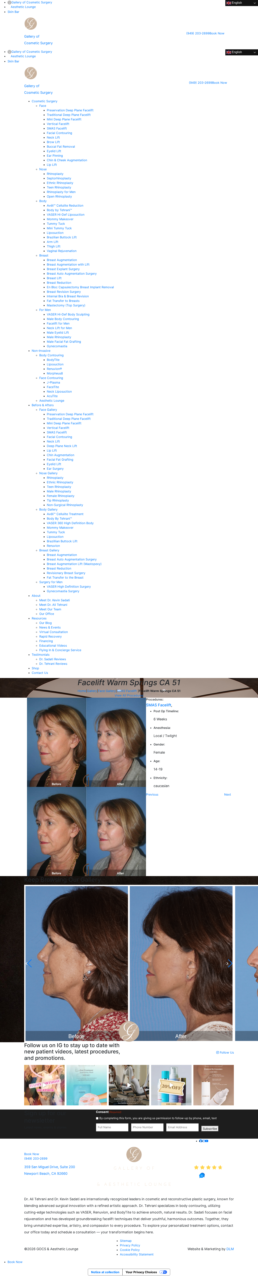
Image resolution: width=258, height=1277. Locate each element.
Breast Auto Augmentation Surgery (72, 273)
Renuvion (53, 546)
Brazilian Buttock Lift (62, 237)
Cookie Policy (130, 1250)
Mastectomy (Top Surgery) (66, 305)
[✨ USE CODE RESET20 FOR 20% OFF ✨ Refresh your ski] (171, 1085)
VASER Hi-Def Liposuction (65, 214)
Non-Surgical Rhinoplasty (65, 505)
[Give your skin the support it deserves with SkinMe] (213, 1085)
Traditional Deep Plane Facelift (69, 115)
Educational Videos (53, 645)
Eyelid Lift (54, 151)
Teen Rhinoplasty (59, 187)
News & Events (50, 627)
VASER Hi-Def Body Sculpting (68, 314)
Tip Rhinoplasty (58, 500)
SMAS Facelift (57, 128)
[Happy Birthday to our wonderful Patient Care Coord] (44, 1085)
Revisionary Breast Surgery (66, 573)
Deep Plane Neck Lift (62, 446)
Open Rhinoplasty (59, 196)
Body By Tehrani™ (59, 518)
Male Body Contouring (63, 319)
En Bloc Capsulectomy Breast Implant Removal (80, 287)
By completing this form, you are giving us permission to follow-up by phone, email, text (158, 1118)
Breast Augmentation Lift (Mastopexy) (74, 564)
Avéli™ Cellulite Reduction (65, 205)
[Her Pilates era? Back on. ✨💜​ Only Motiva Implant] (129, 1085)
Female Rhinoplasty (60, 496)
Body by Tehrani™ (59, 210)
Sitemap (126, 1241)
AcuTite (52, 396)
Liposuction (55, 233)
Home (82, 691)
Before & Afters (43, 405)
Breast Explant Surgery (63, 269)
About (36, 595)
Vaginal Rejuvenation (61, 251)
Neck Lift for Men (59, 328)
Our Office (46, 614)
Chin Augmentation (60, 455)
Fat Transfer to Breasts (63, 301)
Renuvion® (54, 369)
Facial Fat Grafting (60, 459)
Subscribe (210, 1129)
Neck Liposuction (59, 391)
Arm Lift (52, 242)
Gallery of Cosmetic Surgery (32, 2)
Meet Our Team (50, 609)
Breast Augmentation (62, 260)
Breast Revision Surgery (64, 292)
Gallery (92, 691)
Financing (46, 641)
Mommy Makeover (60, 219)
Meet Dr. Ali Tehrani (53, 605)
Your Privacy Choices (141, 1272)
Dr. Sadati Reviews (52, 659)
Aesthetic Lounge (23, 7)
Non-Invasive (41, 351)
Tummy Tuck (56, 223)
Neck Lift (53, 137)
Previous (152, 794)
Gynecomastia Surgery (63, 591)
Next (227, 794)
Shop (35, 668)
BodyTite (53, 360)
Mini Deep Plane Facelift (64, 119)
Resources (39, 618)
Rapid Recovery (50, 636)
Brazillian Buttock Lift (62, 541)
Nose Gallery (48, 473)
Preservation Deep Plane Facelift (70, 110)
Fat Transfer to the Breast (65, 577)
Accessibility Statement (137, 1254)
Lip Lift (52, 165)
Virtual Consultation (53, 632)
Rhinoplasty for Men (61, 192)
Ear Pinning (55, 155)
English (236, 2)
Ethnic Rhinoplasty (60, 183)
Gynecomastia (57, 346)
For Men (45, 310)
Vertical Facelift (58, 124)
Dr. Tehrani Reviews (53, 664)
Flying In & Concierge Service (60, 650)
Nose (43, 169)
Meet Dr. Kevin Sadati (54, 600)
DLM (230, 1249)
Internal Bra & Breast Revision (68, 296)
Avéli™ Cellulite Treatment (65, 514)
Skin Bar (13, 12)
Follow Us (226, 1052)
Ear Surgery (55, 468)
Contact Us (40, 673)
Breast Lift (54, 278)
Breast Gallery (49, 550)
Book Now (216, 33)
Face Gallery (48, 409)
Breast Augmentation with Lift (68, 264)
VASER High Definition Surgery (69, 586)
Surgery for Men (51, 582)
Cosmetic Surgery (44, 101)
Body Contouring (51, 355)
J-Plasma (53, 382)
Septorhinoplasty (59, 178)
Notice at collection (105, 1272)
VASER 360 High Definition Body (70, 523)
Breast (43, 255)
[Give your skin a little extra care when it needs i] (86, 1085)
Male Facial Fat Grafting (64, 341)
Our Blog (45, 623)
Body (43, 201)
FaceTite (53, 387)
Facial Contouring (59, 133)
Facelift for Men (58, 323)
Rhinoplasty (55, 174)
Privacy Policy (130, 1245)
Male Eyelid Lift (58, 332)
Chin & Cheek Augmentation (67, 160)
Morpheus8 (55, 373)
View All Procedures (129, 695)
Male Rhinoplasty (59, 337)
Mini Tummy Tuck (59, 228)
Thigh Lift (53, 246)
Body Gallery (48, 509)
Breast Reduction (59, 282)
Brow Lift (53, 142)
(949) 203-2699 (197, 33)
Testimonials (40, 654)
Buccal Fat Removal (61, 146)
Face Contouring (51, 378)
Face (42, 106)
